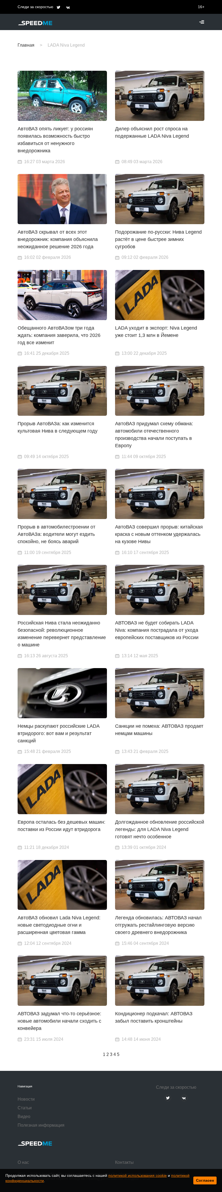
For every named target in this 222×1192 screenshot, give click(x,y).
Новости (26, 1099)
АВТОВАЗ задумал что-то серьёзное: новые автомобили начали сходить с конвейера (59, 1021)
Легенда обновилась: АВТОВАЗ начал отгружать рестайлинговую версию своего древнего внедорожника (158, 925)
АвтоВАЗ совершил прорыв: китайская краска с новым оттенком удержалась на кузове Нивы (159, 534)
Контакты (124, 1162)
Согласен (205, 1180)
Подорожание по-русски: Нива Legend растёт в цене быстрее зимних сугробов (158, 239)
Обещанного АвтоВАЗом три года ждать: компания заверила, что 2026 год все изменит (59, 335)
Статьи (25, 1108)
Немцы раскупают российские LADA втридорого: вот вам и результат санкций (58, 733)
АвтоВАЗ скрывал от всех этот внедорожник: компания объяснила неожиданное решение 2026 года (58, 239)
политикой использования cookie (137, 1175)
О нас (23, 1162)
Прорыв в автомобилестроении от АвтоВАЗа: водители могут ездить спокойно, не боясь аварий (56, 534)
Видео (24, 1116)
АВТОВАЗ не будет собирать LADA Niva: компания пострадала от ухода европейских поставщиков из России (156, 630)
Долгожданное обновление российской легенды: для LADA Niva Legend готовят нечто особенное (159, 829)
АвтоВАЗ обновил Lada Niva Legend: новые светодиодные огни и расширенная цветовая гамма (59, 925)
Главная (26, 45)
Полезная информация (41, 1125)
